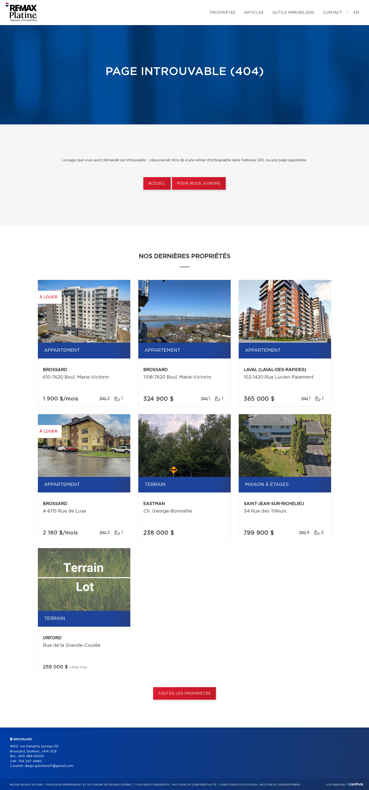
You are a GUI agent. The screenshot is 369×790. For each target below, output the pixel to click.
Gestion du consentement (280, 784)
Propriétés (222, 13)
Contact (332, 13)
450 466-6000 (31, 756)
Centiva (355, 784)
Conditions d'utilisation (238, 784)
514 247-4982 (30, 761)
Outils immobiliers (293, 13)
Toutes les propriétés (184, 693)
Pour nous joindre (199, 183)
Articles (254, 13)
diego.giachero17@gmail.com (49, 766)
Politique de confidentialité (194, 784)
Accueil (157, 183)
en (356, 13)
